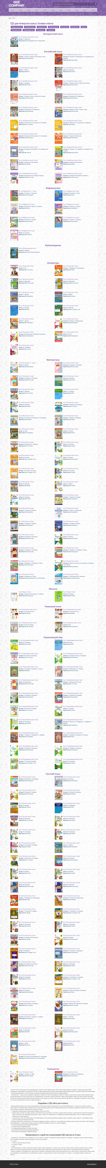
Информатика (42, 27)
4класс (37, 10)
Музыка (84, 27)
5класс (45, 10)
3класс (28, 10)
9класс (77, 10)
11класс (93, 10)
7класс (61, 10)
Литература (64, 27)
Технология (51, 30)
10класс (85, 10)
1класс (12, 10)
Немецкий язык (16, 30)
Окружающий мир (29, 30)
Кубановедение (53, 27)
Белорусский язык (17, 27)
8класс (69, 10)
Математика (74, 27)
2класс (20, 10)
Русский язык (40, 30)
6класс (53, 10)
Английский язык (30, 27)
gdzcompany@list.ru (91, 1164)
